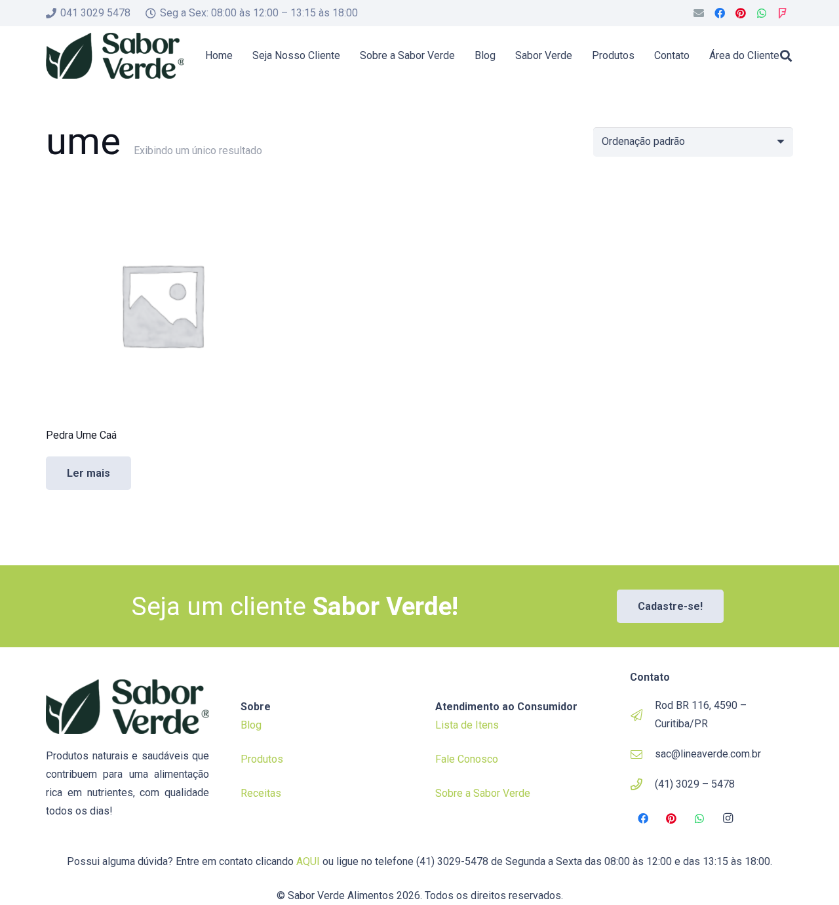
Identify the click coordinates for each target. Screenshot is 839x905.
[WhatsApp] (761, 13)
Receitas (261, 793)
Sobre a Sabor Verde (482, 793)
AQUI (308, 861)
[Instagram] (728, 818)
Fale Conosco (466, 759)
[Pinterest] (740, 13)
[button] (786, 55)
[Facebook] (719, 13)
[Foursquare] (782, 13)
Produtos (262, 759)
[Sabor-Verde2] (115, 56)
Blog (251, 725)
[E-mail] (698, 13)
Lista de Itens (467, 725)
